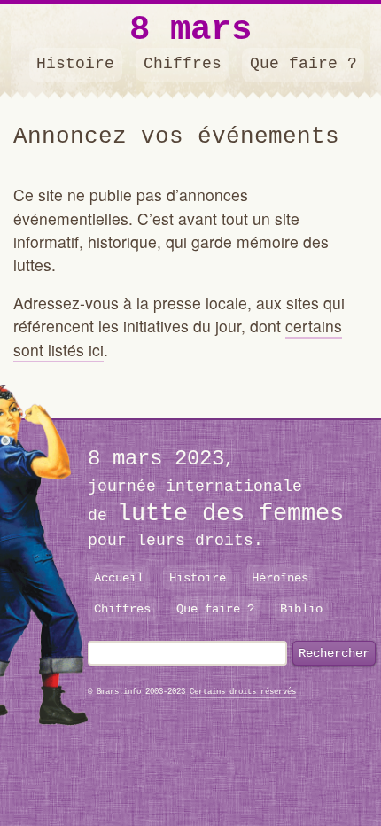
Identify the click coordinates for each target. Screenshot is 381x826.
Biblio (301, 609)
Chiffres (183, 64)
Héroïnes (280, 578)
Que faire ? (303, 64)
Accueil (119, 578)
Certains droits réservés (243, 692)
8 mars (190, 30)
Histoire (75, 64)
